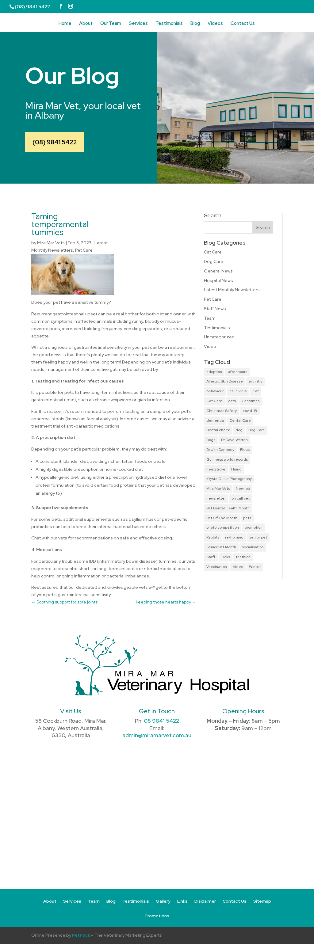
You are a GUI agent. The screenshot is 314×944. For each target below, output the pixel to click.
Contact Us (243, 23)
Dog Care (213, 261)
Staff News (215, 308)
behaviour (215, 391)
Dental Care (240, 420)
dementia (215, 420)
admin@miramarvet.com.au (156, 735)
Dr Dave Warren (234, 439)
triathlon (243, 556)
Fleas (245, 449)
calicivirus (238, 391)
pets (247, 518)
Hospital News (218, 280)
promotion (253, 527)
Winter (255, 566)
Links (182, 901)
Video (210, 346)
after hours (237, 371)
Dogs (210, 439)
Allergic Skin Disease (224, 381)
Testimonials (169, 23)
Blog (195, 23)
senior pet (258, 537)
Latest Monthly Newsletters (232, 289)
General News (218, 271)
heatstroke (215, 469)
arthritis (255, 381)
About (86, 23)
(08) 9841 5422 (55, 142)
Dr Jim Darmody (220, 449)
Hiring (236, 469)
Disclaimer (205, 901)
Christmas (250, 400)
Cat (255, 391)
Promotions (157, 916)
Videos (215, 23)
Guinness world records (227, 459)
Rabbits (212, 537)
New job (243, 488)
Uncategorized (219, 337)
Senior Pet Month (221, 547)
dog (239, 430)
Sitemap (262, 901)
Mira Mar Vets (51, 243)
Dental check (218, 430)
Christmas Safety (221, 410)
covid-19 (250, 410)
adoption (214, 371)
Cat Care (213, 252)
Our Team (110, 23)
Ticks (225, 556)
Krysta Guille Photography (229, 478)
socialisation (253, 547)
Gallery (163, 901)
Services (138, 23)
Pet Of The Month (221, 518)
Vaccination (216, 566)
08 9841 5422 (161, 720)
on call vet (241, 498)
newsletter (216, 498)
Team (210, 318)
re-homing (234, 537)
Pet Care (84, 250)
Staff (210, 556)
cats (232, 400)
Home (65, 23)
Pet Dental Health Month (228, 508)
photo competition (222, 527)
